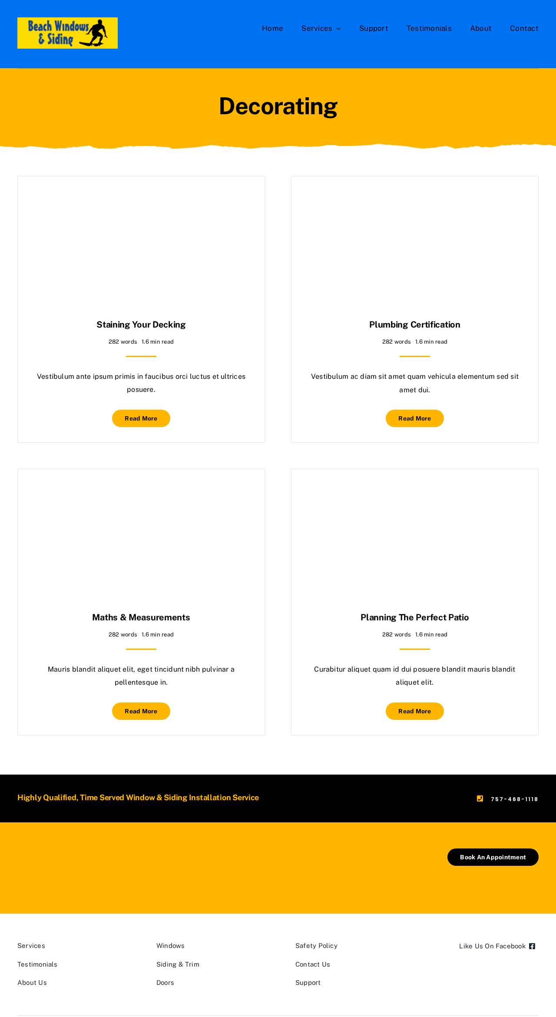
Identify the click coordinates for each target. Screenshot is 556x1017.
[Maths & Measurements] (141, 491)
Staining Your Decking (141, 324)
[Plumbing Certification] (415, 198)
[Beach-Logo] (67, 21)
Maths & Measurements (141, 617)
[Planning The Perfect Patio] (415, 491)
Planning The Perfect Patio (415, 617)
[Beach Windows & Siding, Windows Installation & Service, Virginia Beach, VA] (60, 868)
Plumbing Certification (414, 324)
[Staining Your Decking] (141, 198)
